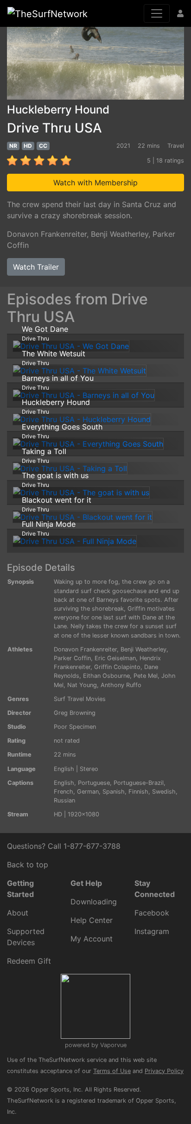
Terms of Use (112, 1070)
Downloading (93, 901)
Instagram (151, 931)
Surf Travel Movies (80, 698)
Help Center (91, 920)
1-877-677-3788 (92, 846)
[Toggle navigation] (157, 13)
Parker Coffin (72, 658)
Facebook (151, 912)
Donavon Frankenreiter (47, 234)
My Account (91, 938)
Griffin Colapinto (117, 666)
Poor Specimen (75, 726)
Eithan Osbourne (106, 675)
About (17, 912)
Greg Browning (75, 712)
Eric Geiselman (115, 658)
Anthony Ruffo (121, 685)
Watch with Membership (95, 182)
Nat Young (82, 685)
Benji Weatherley (119, 234)
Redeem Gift (29, 961)
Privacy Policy (164, 1070)
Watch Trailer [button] (36, 267)
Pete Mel (146, 675)
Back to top (27, 864)
